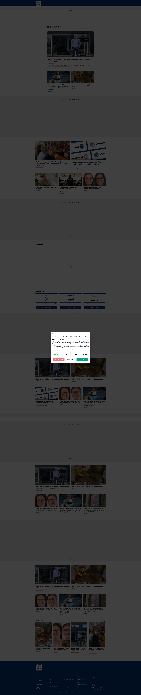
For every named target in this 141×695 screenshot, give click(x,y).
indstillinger (82, 346)
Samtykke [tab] (55, 336)
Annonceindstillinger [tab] (75, 336)
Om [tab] (85, 336)
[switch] (65, 354)
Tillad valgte (70, 359)
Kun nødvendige (58, 359)
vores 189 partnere (58, 341)
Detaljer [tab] (65, 336)
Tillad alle (82, 359)
